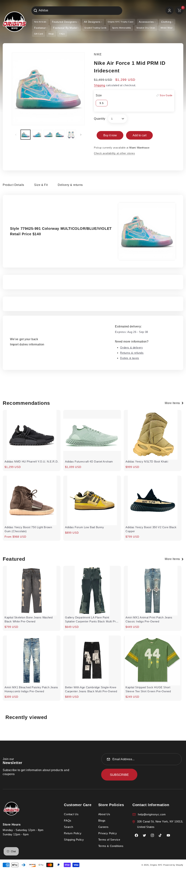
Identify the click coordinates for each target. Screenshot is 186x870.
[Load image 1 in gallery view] (25, 134)
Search (68, 826)
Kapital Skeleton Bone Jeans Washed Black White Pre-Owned (28, 619)
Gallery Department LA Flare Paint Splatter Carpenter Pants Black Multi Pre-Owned (91, 620)
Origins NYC (156, 865)
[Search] (35, 11)
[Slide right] (81, 135)
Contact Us (71, 814)
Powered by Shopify (173, 865)
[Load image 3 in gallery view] (48, 134)
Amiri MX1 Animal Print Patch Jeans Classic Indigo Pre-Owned (149, 619)
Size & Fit (41, 184)
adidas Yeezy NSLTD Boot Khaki (147, 461)
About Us (104, 814)
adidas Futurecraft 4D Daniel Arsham (89, 461)
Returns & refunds (131, 352)
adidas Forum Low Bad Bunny (84, 527)
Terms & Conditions (111, 845)
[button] (65, 22)
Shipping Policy (74, 839)
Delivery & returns (70, 184)
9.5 (102, 103)
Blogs (102, 820)
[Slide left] (16, 135)
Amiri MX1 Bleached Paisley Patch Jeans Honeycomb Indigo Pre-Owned (31, 689)
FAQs (67, 820)
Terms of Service (109, 839)
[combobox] (77, 11)
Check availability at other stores (114, 153)
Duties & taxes (129, 358)
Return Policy (72, 833)
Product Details (13, 184)
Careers (103, 826)
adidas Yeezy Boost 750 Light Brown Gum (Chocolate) (28, 529)
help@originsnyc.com (152, 814)
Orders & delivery (131, 347)
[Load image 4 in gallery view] (60, 134)
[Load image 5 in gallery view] (71, 134)
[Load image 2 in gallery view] (37, 134)
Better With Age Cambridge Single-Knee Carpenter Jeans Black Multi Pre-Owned (91, 689)
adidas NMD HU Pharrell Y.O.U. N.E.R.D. (31, 461)
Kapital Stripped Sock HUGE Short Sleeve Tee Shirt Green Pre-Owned (148, 689)
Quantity (99, 118)
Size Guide (166, 95)
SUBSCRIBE (119, 775)
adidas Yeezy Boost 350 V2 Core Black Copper (151, 529)
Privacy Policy (107, 833)
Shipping (99, 85)
